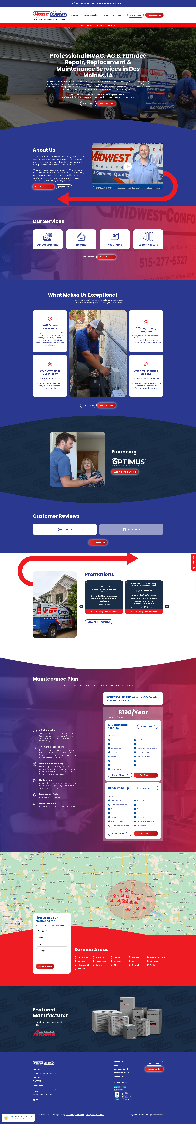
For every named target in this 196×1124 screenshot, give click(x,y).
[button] (75, 15)
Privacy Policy (91, 1115)
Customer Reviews (121, 1073)
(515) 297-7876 (128, 3)
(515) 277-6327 (135, 15)
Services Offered (121, 1069)
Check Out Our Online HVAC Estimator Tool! (98, 25)
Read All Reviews (98, 542)
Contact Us (118, 1062)
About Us (117, 1065)
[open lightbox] (127, 166)
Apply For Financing (125, 472)
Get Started (146, 775)
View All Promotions (99, 622)
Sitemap (100, 1115)
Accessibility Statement (75, 1115)
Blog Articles (119, 1076)
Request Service (154, 15)
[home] (50, 14)
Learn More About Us (43, 187)
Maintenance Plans (91, 15)
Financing (105, 15)
